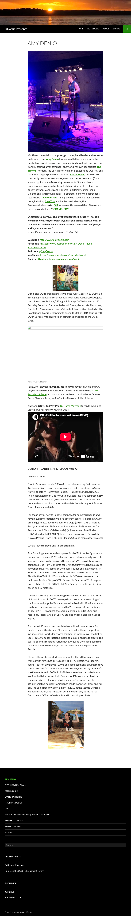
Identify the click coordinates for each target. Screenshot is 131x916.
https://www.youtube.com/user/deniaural (63, 255)
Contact (117, 29)
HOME (80, 29)
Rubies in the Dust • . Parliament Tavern (24, 870)
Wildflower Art (13, 826)
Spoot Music (50, 197)
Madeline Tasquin (14, 803)
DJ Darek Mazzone (70, 405)
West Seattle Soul (14, 820)
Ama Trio (50, 201)
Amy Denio (52, 159)
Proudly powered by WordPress (18, 912)
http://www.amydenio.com (54, 239)
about (106, 29)
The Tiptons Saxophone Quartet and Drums (27, 814)
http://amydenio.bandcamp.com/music (58, 258)
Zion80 (8, 832)
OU (56, 205)
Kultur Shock (77, 174)
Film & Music (93, 29)
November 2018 (13, 897)
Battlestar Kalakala (15, 785)
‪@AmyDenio (46, 251)
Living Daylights (13, 797)
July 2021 (9, 891)
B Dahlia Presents (16, 29)
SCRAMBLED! (60, 208)
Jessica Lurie (11, 791)
